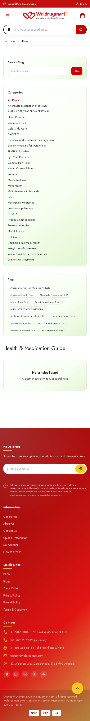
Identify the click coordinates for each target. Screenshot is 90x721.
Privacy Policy (11, 595)
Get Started (10, 517)
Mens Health (15, 186)
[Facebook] (6, 674)
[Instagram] (25, 674)
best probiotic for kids (52, 330)
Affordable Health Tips (21, 295)
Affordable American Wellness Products (30, 287)
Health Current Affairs (20, 168)
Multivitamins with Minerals (23, 191)
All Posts (13, 100)
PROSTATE (14, 214)
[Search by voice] (8, 29)
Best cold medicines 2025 (51, 323)
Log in (83, 3)
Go (77, 71)
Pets (10, 197)
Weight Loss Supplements (22, 248)
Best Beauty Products (20, 323)
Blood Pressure (16, 117)
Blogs (6, 581)
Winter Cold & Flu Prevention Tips (27, 254)
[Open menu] (7, 16)
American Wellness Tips (47, 302)
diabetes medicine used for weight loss (31, 140)
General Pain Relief (19, 163)
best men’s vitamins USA (22, 330)
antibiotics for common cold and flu (27, 316)
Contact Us (10, 531)
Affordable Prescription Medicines (27, 106)
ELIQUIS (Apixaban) (19, 151)
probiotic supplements (20, 208)
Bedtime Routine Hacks (63, 316)
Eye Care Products (18, 157)
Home (12, 41)
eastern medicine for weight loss (27, 146)
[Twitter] (16, 674)
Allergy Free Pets (19, 302)
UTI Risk (12, 237)
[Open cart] (82, 16)
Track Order (11, 588)
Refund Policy (11, 602)
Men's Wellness (17, 180)
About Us (8, 523)
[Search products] (81, 29)
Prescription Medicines (21, 203)
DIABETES (13, 134)
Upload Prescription (15, 538)
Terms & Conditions (15, 609)
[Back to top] (77, 688)
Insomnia (13, 174)
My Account (10, 545)
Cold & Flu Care (17, 129)
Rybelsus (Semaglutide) (21, 220)
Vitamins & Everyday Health (24, 243)
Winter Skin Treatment (21, 260)
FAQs (6, 574)
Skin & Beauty (16, 231)
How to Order (12, 552)
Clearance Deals (17, 123)
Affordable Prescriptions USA (54, 295)
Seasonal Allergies (18, 225)
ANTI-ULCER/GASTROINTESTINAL (29, 111)
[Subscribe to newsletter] (80, 468)
